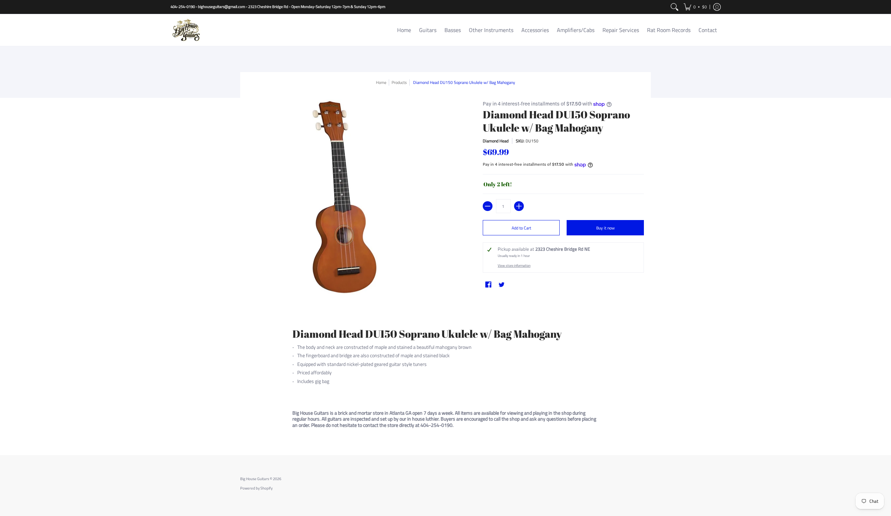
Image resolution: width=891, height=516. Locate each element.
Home (381, 82)
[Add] (519, 206)
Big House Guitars (254, 479)
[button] (695, 7)
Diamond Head (495, 141)
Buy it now (605, 228)
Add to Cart (521, 228)
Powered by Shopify (256, 488)
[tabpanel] (445, 373)
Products (399, 82)
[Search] (674, 7)
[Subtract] (487, 206)
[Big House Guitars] (186, 30)
